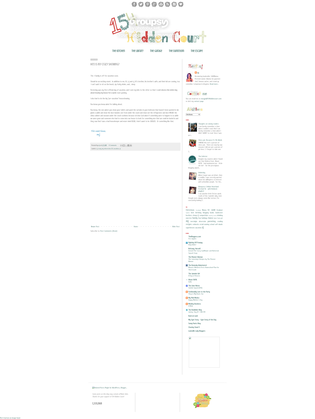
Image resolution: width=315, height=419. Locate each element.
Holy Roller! (192, 245)
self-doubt (219, 224)
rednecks (196, 224)
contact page (199, 101)
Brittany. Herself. (194, 249)
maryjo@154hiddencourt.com (211, 99)
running (206, 224)
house (210, 218)
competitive (203, 215)
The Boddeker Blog (195, 310)
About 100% (192, 280)
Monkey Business (194, 304)
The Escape (197, 51)
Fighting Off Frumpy (195, 243)
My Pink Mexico (193, 298)
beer (192, 213)
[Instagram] (174, 7)
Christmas (190, 210)
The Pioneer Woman (195, 257)
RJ (112, 149)
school (212, 224)
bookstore (219, 213)
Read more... (214, 84)
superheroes (190, 228)
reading (220, 221)
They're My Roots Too (195, 294)
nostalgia (193, 221)
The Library (137, 51)
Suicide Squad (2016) (195, 288)
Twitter (188, 213)
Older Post (176, 227)
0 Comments (113, 145)
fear (199, 218)
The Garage (156, 51)
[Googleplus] (154, 7)
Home (136, 227)
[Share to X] (126, 145)
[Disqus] (135, 192)
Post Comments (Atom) (108, 231)
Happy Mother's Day (195, 300)
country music (212, 215)
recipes (189, 224)
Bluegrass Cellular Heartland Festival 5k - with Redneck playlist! (208, 189)
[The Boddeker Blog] (202, 408)
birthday (198, 213)
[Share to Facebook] (128, 145)
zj (120, 149)
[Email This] (121, 145)
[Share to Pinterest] (131, 145)
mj (99, 145)
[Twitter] (141, 7)
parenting (212, 221)
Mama (204, 210)
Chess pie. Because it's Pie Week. (210, 140)
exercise (189, 218)
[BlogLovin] (181, 7)
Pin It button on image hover (10, 418)
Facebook (198, 210)
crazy (99, 149)
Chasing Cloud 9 (194, 327)
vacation (116, 149)
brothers (189, 215)
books (212, 213)
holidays (205, 218)
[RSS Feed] (167, 7)
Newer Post (95, 227)
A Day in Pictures (194, 276)
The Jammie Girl (194, 274)
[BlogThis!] (124, 145)
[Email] (161, 7)
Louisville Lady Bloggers (196, 331)
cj (96, 149)
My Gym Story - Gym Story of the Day (202, 320)
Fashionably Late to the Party (199, 292)
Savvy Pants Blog (194, 323)
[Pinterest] (147, 7)
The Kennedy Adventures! (197, 265)
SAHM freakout (217, 210)
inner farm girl (218, 218)
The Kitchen (118, 51)
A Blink (190, 306)
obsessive (107, 149)
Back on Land (193, 316)
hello (190, 282)
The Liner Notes (194, 286)
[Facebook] (134, 7)
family (194, 218)
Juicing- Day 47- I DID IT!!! (196, 312)
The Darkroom (176, 51)
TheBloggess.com (194, 237)
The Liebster (202, 156)
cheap (195, 215)
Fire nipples (192, 239)
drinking (220, 215)
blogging (206, 213)
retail (201, 224)
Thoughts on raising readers (208, 124)
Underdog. (201, 173)
